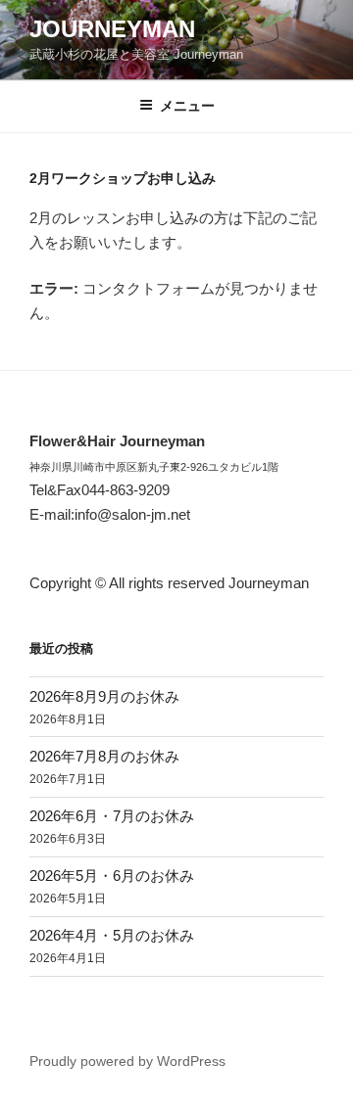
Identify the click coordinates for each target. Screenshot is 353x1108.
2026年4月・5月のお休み (111, 935)
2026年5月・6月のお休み (111, 875)
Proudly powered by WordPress (127, 1061)
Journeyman (112, 29)
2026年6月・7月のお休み (111, 816)
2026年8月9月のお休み (104, 696)
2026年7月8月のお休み (104, 756)
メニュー (187, 106)
